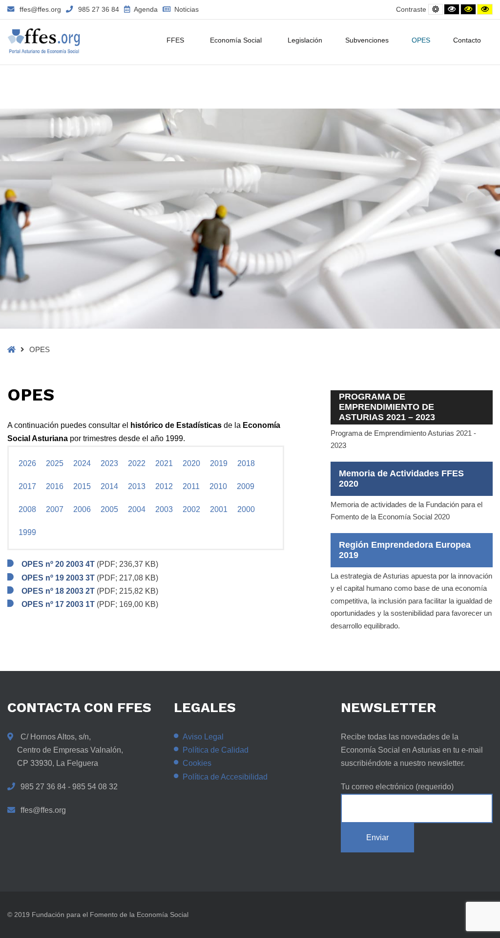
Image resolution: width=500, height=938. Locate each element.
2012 (164, 486)
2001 (219, 509)
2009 (245, 486)
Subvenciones (367, 40)
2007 (54, 509)
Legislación (305, 40)
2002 (191, 509)
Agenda (145, 9)
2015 (82, 486)
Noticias (185, 9)
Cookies (197, 763)
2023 (109, 463)
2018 (246, 463)
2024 (82, 463)
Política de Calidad (216, 750)
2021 (164, 463)
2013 (137, 486)
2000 (246, 509)
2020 (191, 463)
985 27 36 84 (98, 9)
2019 (219, 463)
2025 (54, 463)
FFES (175, 40)
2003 (164, 509)
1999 (27, 532)
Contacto (467, 40)
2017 (27, 486)
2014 (109, 486)
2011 (191, 486)
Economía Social (236, 40)
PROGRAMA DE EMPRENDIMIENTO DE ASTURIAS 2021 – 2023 (387, 407)
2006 (82, 509)
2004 (137, 509)
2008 (27, 509)
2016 (54, 486)
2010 (218, 486)
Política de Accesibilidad (225, 777)
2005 (109, 509)
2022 (137, 463)
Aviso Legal (203, 737)
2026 (27, 463)
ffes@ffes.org (40, 9)
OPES (421, 40)
